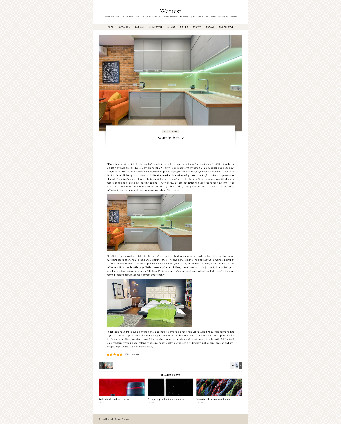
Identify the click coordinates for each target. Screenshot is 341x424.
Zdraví (210, 27)
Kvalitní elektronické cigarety (114, 399)
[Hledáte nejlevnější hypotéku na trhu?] (105, 365)
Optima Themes (122, 419)
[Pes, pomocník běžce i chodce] (236, 365)
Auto (111, 27)
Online (171, 27)
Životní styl (226, 27)
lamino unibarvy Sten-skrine (192, 164)
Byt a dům (124, 27)
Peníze (184, 27)
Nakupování (156, 27)
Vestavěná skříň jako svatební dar (213, 399)
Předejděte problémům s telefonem (166, 399)
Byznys (139, 27)
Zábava (197, 27)
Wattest (170, 10)
